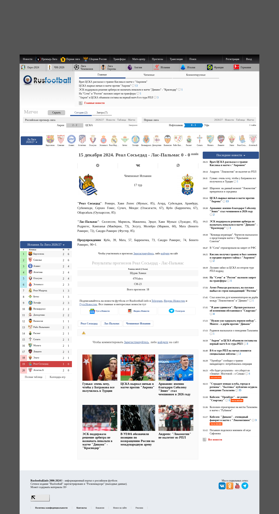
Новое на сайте (120, 508)
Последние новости (229, 155)
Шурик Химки (138, 273)
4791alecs (138, 278)
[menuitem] (96, 59)
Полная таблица (33, 377)
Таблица (121, 119)
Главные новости (94, 103)
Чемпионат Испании (138, 323)
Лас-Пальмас (111, 323)
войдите (165, 253)
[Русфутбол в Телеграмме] (245, 488)
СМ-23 (138, 284)
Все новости (215, 439)
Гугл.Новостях (88, 304)
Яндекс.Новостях (174, 300)
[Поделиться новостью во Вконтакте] (138, 165)
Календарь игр (57, 377)
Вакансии (100, 508)
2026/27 (99, 119)
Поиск (192, 59)
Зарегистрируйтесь (143, 253)
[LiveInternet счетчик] (40, 500)
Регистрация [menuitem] (232, 59)
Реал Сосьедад (89, 323)
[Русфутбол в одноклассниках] (230, 488)
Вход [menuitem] (249, 59)
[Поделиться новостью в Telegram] (97, 165)
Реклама (139, 508)
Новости (110, 119)
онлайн (194, 153)
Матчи (131, 119)
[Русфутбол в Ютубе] (238, 488)
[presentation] (52, 112)
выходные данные (116, 483)
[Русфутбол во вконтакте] (222, 488)
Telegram (156, 300)
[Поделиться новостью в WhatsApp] (178, 165)
